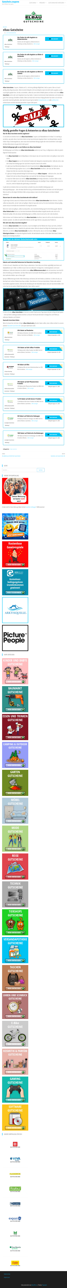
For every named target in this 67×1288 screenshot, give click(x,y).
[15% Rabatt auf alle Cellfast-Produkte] (10, 349)
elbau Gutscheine (13, 449)
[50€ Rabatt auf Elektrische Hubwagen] (10, 418)
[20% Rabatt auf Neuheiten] (10, 332)
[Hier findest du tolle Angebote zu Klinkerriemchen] (10, 39)
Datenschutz (7, 1274)
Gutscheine (32, 3)
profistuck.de (55, 100)
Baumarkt (5, 27)
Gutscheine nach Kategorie (56, 3)
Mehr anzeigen (37, 44)
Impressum (7, 1277)
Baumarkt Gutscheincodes (14, 326)
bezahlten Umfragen (31, 507)
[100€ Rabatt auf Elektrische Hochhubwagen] (10, 435)
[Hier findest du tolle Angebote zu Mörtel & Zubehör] (10, 74)
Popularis (44, 1285)
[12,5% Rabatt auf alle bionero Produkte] (10, 401)
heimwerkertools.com (43, 100)
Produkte (42, 3)
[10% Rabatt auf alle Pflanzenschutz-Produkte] (10, 384)
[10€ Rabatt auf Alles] (10, 367)
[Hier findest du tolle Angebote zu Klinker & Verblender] (10, 56)
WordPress (34, 1285)
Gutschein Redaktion (11, 33)
